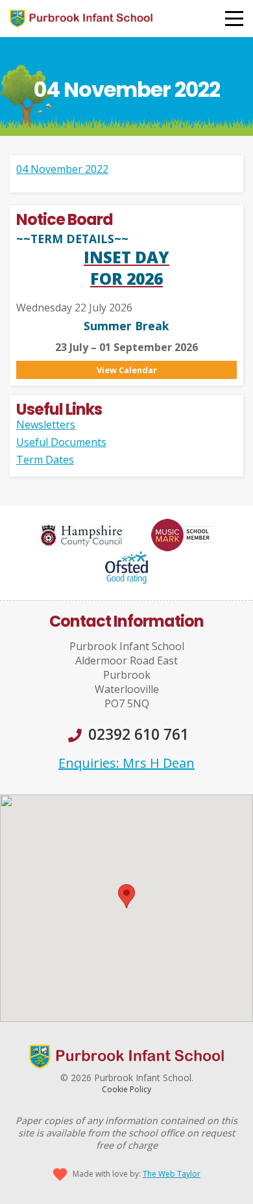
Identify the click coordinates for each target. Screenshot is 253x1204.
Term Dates (45, 459)
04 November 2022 (62, 169)
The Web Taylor (171, 1173)
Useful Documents (61, 442)
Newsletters (45, 424)
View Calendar (127, 370)
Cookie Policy (126, 1089)
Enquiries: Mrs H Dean (126, 763)
